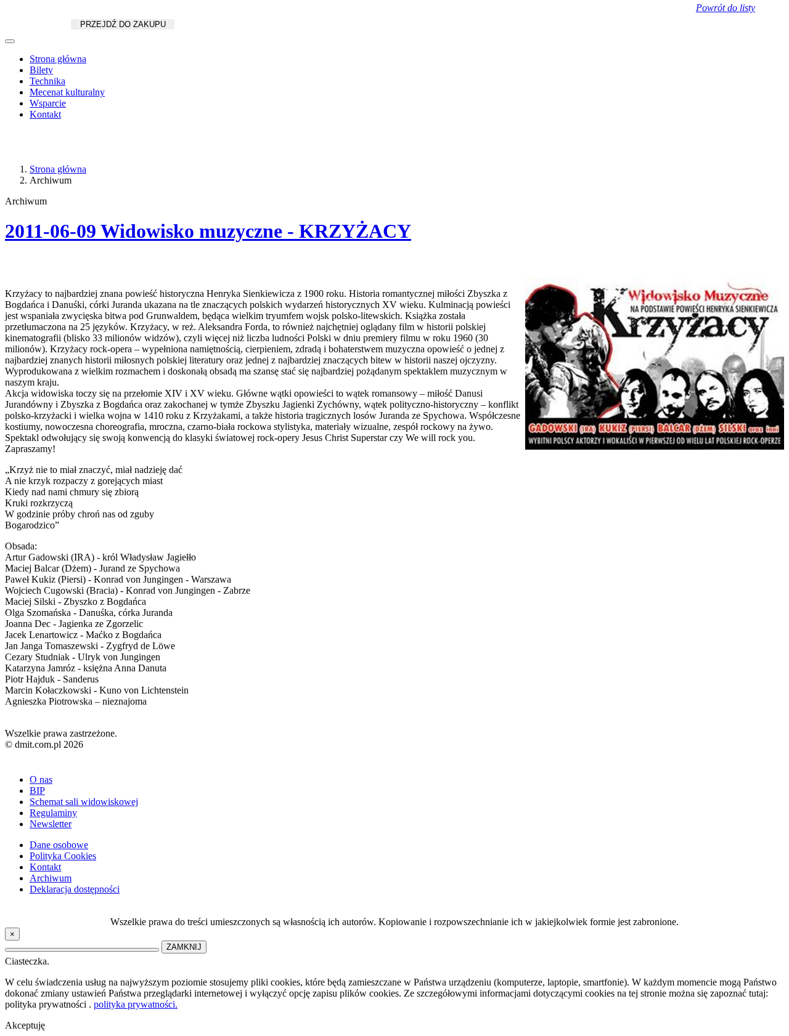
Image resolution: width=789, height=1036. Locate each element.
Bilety (41, 70)
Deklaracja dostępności (75, 889)
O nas (41, 779)
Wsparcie (48, 103)
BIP (37, 790)
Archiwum (51, 878)
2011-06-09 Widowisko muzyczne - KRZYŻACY (208, 231)
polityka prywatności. (136, 1004)
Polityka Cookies (63, 856)
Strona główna (58, 59)
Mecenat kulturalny (67, 92)
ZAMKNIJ (184, 947)
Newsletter (51, 824)
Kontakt (45, 114)
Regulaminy (53, 812)
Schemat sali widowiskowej (84, 801)
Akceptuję (25, 1025)
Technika (47, 81)
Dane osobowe (59, 845)
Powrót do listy (725, 7)
